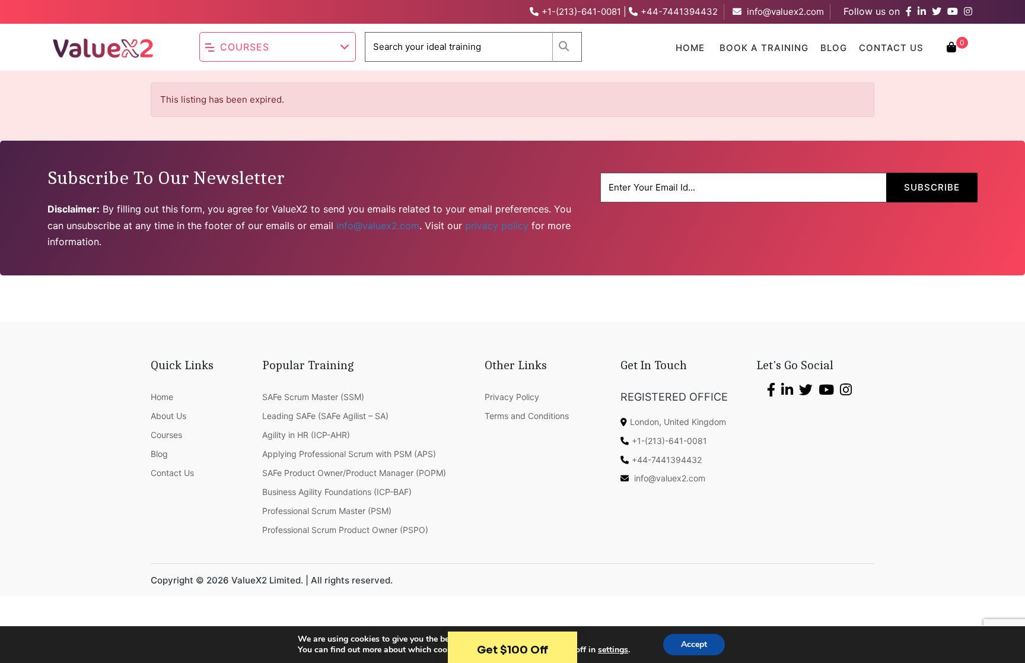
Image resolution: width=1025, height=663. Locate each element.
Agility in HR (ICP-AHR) (306, 435)
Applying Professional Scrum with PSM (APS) (349, 454)
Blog (833, 47)
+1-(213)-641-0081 (581, 11)
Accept (694, 644)
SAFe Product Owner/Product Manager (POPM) (354, 473)
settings (613, 650)
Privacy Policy (512, 397)
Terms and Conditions (527, 416)
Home (690, 47)
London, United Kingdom (678, 422)
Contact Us (891, 47)
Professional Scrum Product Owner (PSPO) (345, 530)
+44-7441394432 (679, 11)
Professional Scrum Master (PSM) (326, 511)
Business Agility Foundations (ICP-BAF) (337, 492)
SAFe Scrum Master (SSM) (313, 397)
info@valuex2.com (785, 11)
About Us (168, 416)
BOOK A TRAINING (764, 47)
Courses (244, 47)
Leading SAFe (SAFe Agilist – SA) (325, 416)
